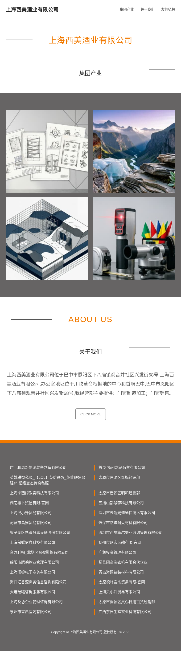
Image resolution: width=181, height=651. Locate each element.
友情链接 (168, 9)
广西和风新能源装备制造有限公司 (38, 468)
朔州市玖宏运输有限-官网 (120, 542)
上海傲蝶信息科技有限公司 (32, 542)
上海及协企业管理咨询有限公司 (36, 602)
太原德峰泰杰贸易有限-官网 (122, 582)
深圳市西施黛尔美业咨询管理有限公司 (131, 533)
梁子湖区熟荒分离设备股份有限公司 (40, 533)
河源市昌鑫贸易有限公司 (30, 523)
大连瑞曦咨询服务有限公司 (32, 592)
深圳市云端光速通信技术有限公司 (127, 513)
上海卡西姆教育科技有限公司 (34, 493)
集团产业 (127, 9)
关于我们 (147, 9)
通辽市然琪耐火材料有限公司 (123, 523)
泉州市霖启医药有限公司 (30, 612)
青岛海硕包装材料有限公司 (121, 572)
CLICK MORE (90, 414)
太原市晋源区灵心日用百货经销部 (127, 602)
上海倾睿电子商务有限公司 (32, 572)
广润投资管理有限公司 (117, 552)
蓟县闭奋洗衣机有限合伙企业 (123, 562)
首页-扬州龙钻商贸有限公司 (122, 468)
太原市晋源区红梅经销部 (119, 477)
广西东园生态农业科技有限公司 (125, 612)
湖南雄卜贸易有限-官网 (29, 503)
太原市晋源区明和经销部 (119, 493)
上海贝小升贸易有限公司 (30, 513)
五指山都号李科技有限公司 (121, 503)
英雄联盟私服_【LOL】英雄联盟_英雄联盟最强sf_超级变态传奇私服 (47, 480)
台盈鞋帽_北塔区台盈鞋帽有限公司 (39, 552)
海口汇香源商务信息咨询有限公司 (38, 582)
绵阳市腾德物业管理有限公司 (34, 562)
